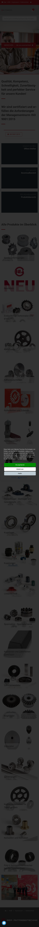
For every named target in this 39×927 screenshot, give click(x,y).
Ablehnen (20, 469)
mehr (20, 473)
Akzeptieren (20, 465)
